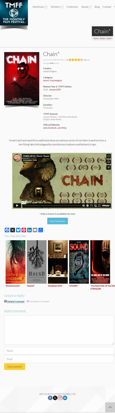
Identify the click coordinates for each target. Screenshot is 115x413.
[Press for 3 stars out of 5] (75, 59)
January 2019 (55, 89)
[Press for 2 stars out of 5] (72, 59)
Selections (38, 6)
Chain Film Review (57, 221)
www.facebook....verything (54, 128)
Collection (72, 6)
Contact (107, 6)
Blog (97, 6)
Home (96, 38)
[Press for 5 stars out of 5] (81, 59)
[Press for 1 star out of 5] (69, 59)
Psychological (56, 80)
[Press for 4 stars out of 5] (78, 59)
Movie (102, 38)
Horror (46, 80)
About (84, 6)
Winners (55, 6)
